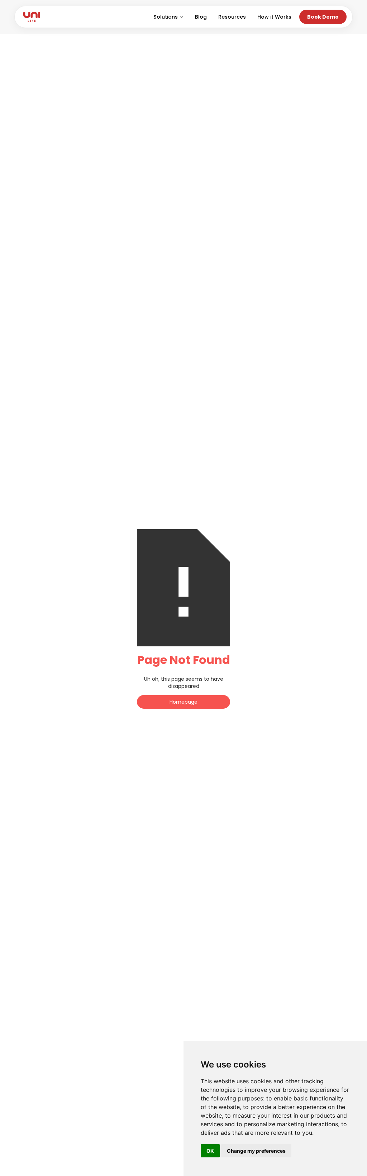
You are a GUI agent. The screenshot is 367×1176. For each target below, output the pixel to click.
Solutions (165, 16)
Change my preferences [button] (256, 1151)
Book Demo (323, 16)
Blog (201, 16)
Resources (232, 16)
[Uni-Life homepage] (31, 17)
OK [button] (210, 1151)
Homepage (183, 701)
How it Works (274, 16)
